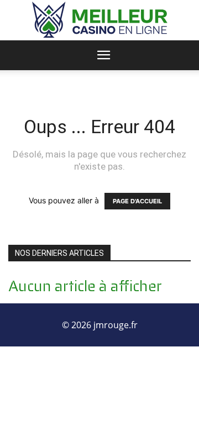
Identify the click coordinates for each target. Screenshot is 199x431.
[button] (104, 55)
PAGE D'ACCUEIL (137, 201)
